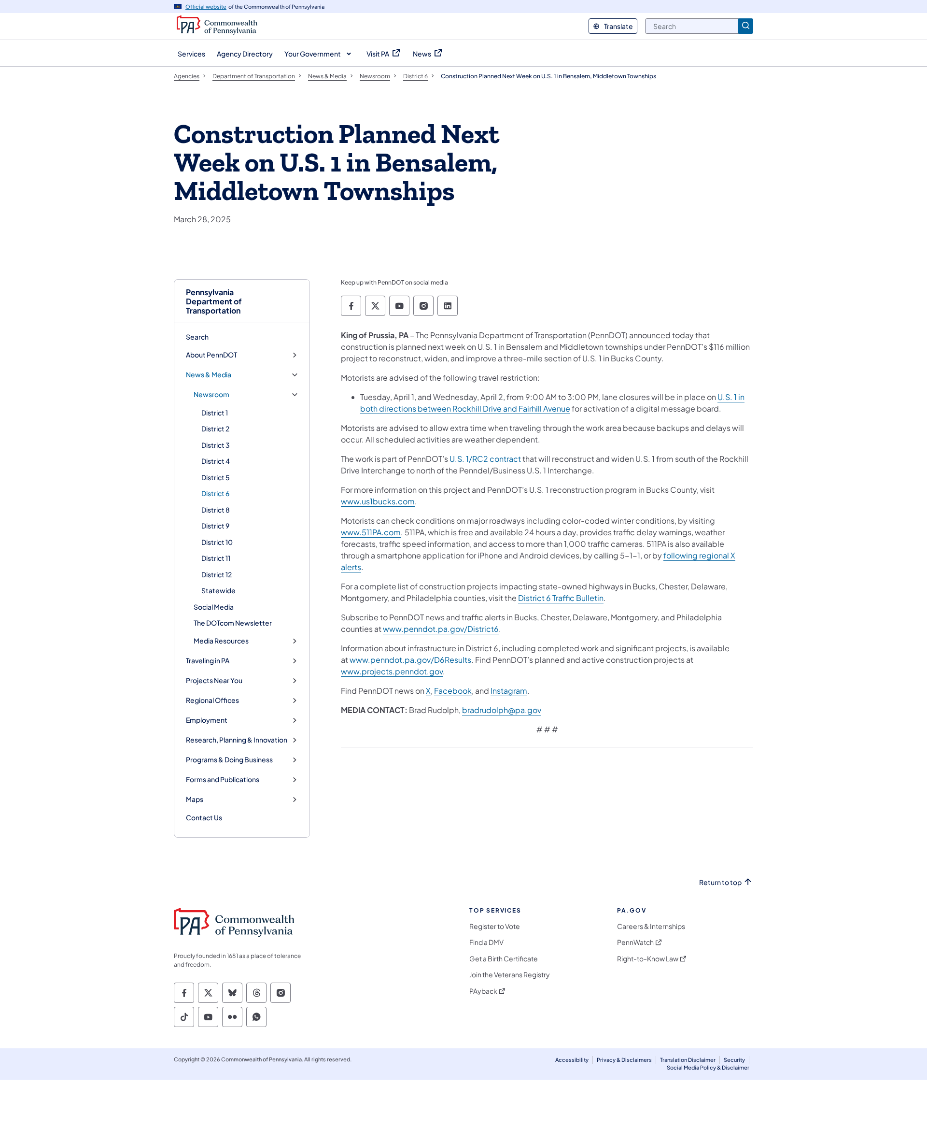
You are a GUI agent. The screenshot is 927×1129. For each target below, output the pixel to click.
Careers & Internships (651, 926)
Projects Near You (214, 680)
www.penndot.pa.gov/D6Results (410, 660)
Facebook (453, 691)
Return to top (720, 882)
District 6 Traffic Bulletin (561, 598)
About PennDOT (211, 355)
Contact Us (204, 817)
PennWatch (635, 942)
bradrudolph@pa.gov (501, 710)
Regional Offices (212, 700)
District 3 (215, 445)
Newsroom (211, 394)
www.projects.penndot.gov (392, 671)
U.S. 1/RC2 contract (485, 459)
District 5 (215, 477)
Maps (194, 799)
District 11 (215, 558)
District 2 (215, 428)
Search (197, 336)
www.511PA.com (371, 532)
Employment (206, 720)
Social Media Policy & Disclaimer (708, 1067)
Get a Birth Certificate (503, 959)
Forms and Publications (222, 779)
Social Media (214, 606)
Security (734, 1060)
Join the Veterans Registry (509, 975)
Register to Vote (494, 926)
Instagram (509, 691)
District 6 (215, 493)
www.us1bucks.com (378, 501)
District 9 (215, 525)
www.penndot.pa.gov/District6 (441, 629)
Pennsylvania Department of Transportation (214, 301)
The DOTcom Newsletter (233, 622)
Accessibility (572, 1060)
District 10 (217, 542)
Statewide (218, 590)
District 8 (215, 509)
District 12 (216, 574)
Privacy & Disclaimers (624, 1060)
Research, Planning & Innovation (236, 740)
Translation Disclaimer (688, 1060)
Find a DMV (486, 942)
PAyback (483, 991)
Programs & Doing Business (229, 760)
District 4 (215, 461)
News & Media (208, 375)
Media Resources (221, 641)
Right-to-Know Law (647, 959)
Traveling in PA (207, 661)
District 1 (214, 412)
